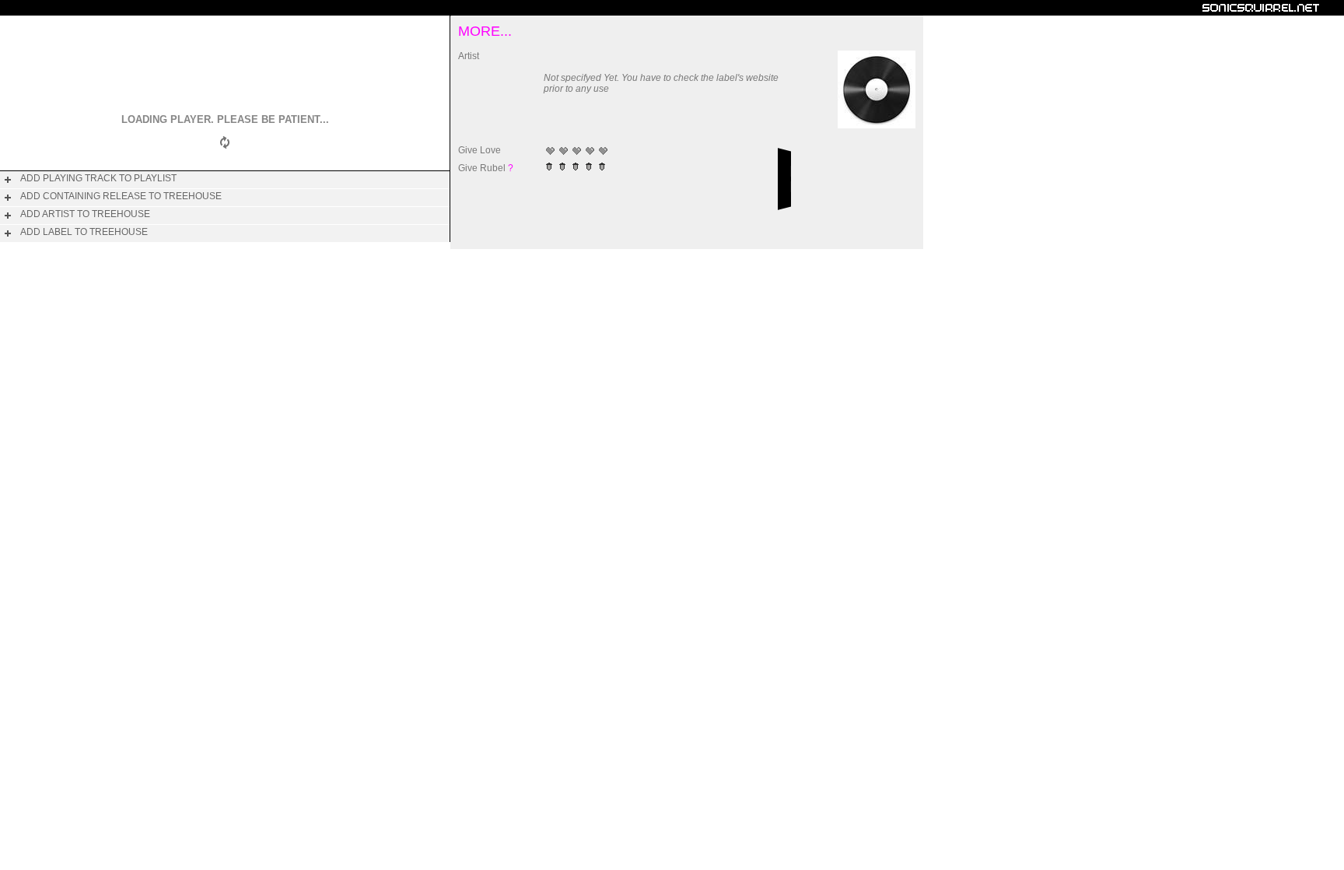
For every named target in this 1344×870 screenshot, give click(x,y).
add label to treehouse (84, 231)
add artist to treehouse (85, 214)
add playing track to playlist (98, 178)
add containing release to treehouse (121, 196)
